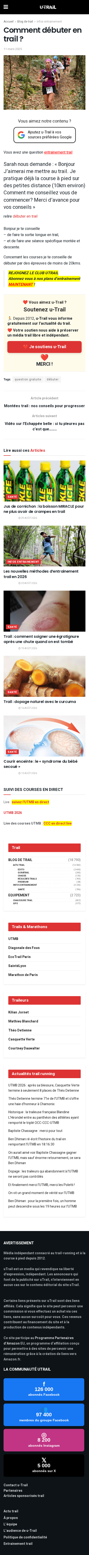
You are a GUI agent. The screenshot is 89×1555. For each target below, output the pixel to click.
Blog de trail (25, 21)
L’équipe (10, 1524)
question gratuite (28, 379)
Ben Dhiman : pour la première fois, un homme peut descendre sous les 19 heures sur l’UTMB (42, 1204)
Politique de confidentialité (25, 1537)
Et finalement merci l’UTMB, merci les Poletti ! (41, 1184)
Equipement (19, 895)
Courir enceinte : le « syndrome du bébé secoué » (41, 764)
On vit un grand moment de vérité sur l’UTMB (41, 1192)
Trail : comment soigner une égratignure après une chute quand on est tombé (41, 639)
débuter (53, 379)
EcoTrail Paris (19, 956)
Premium (23, 882)
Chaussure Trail (23, 900)
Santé (12, 497)
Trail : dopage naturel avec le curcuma (40, 701)
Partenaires (13, 1490)
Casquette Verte (21, 1039)
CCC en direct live (57, 823)
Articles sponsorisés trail (24, 1495)
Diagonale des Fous (24, 947)
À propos (11, 1517)
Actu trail (11, 1511)
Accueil (9, 21)
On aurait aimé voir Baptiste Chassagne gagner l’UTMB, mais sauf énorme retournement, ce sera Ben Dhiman (44, 1158)
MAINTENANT (20, 284)
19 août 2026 (29, 648)
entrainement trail (58, 152)
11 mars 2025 (13, 49)
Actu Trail (19, 865)
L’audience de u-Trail (20, 1530)
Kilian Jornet (18, 1012)
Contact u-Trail (16, 1485)
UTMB (13, 938)
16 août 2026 (29, 708)
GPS (15, 904)
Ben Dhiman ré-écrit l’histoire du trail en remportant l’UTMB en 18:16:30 (37, 1142)
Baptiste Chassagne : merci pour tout (35, 1130)
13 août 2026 (29, 773)
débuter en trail (25, 216)
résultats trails (27, 879)
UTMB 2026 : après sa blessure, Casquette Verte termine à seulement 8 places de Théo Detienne (44, 1088)
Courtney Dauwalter (24, 1048)
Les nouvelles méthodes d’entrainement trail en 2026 (41, 574)
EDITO (21, 870)
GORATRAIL (23, 873)
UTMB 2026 (13, 812)
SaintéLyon (17, 965)
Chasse (22, 876)
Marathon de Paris (23, 974)
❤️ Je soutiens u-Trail (44, 347)
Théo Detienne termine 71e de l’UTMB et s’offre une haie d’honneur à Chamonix (43, 1101)
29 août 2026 (29, 518)
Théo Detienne (20, 1030)
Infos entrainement (49, 21)
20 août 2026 (29, 583)
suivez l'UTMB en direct (30, 802)
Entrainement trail (18, 1543)
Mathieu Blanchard (23, 1021)
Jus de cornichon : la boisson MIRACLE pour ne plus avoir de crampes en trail (44, 509)
